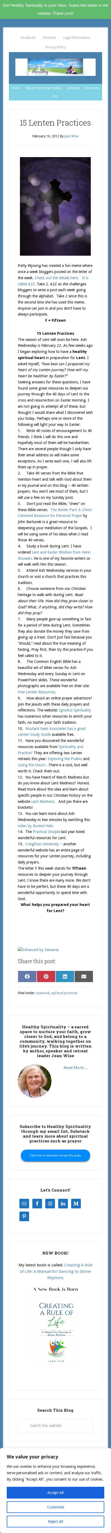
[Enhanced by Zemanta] (38, 950)
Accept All (55, 1493)
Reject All (55, 1521)
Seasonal (43, 993)
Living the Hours (32, 765)
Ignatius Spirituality (74, 710)
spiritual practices (64, 993)
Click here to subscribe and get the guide (55, 1155)
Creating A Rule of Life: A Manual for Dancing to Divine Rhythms (56, 1272)
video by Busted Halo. (36, 826)
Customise (55, 1507)
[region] (55, 1490)
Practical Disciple (47, 832)
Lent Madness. (43, 801)
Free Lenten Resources (36, 692)
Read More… (76, 1067)
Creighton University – (43, 844)
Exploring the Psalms (65, 759)
